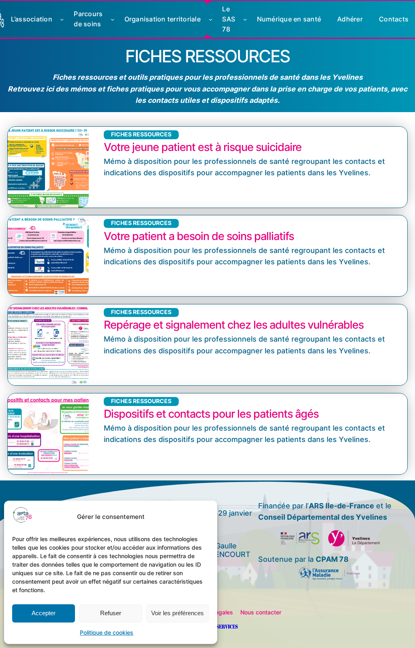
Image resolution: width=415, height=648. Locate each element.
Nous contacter (260, 612)
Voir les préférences (177, 613)
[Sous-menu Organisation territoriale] (210, 19)
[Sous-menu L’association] (62, 19)
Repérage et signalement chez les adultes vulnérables (234, 325)
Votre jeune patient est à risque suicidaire (203, 147)
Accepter (44, 613)
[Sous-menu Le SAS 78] (245, 19)
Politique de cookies (106, 632)
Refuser (110, 613)
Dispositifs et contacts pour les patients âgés (211, 414)
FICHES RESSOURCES (141, 134)
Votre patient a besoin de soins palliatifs (199, 236)
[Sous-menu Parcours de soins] (112, 19)
